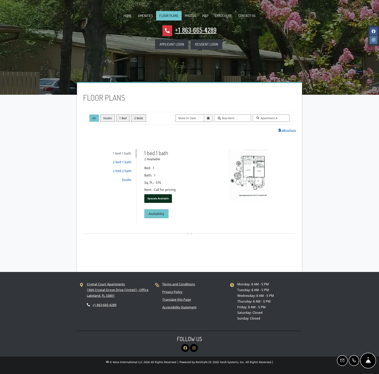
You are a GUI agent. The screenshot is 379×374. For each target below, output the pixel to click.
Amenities (145, 15)
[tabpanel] (218, 186)
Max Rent (228, 118)
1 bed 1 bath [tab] (122, 153)
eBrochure (223, 15)
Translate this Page (176, 299)
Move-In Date (187, 118)
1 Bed (123, 118)
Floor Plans (168, 15)
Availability (158, 213)
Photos (190, 15)
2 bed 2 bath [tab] (122, 171)
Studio (107, 118)
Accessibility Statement (179, 307)
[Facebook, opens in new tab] (373, 31)
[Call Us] (354, 360)
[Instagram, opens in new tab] (373, 40)
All (94, 118)
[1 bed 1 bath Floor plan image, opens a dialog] (249, 175)
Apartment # (269, 118)
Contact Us (247, 15)
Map (205, 15)
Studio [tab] (126, 180)
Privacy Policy (172, 292)
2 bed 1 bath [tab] (122, 162)
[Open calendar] (208, 118)
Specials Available (158, 198)
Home (128, 15)
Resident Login (208, 44)
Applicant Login (173, 44)
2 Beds (138, 118)
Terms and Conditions (178, 284)
